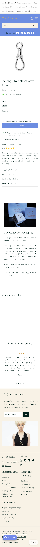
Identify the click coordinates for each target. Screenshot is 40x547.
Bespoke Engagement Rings (11, 507)
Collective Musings (28, 488)
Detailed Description (10, 179)
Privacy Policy (7, 484)
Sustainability (26, 494)
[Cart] (31, 18)
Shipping (14, 121)
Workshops (6, 521)
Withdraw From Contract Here (7, 495)
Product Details (8, 174)
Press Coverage (26, 491)
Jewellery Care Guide (9, 518)
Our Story (24, 481)
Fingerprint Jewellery (9, 514)
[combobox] (20, 25)
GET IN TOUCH (27, 531)
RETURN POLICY (7, 534)
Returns (4, 480)
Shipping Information (10, 170)
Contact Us (6, 477)
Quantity (5, 111)
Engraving (5, 511)
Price (4, 102)
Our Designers (26, 484)
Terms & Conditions (9, 487)
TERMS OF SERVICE (21, 534)
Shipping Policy (7, 491)
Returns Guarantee (9, 183)
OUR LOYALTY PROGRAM (10, 542)
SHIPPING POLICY (20, 537)
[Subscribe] (26, 414)
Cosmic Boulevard (8, 90)
